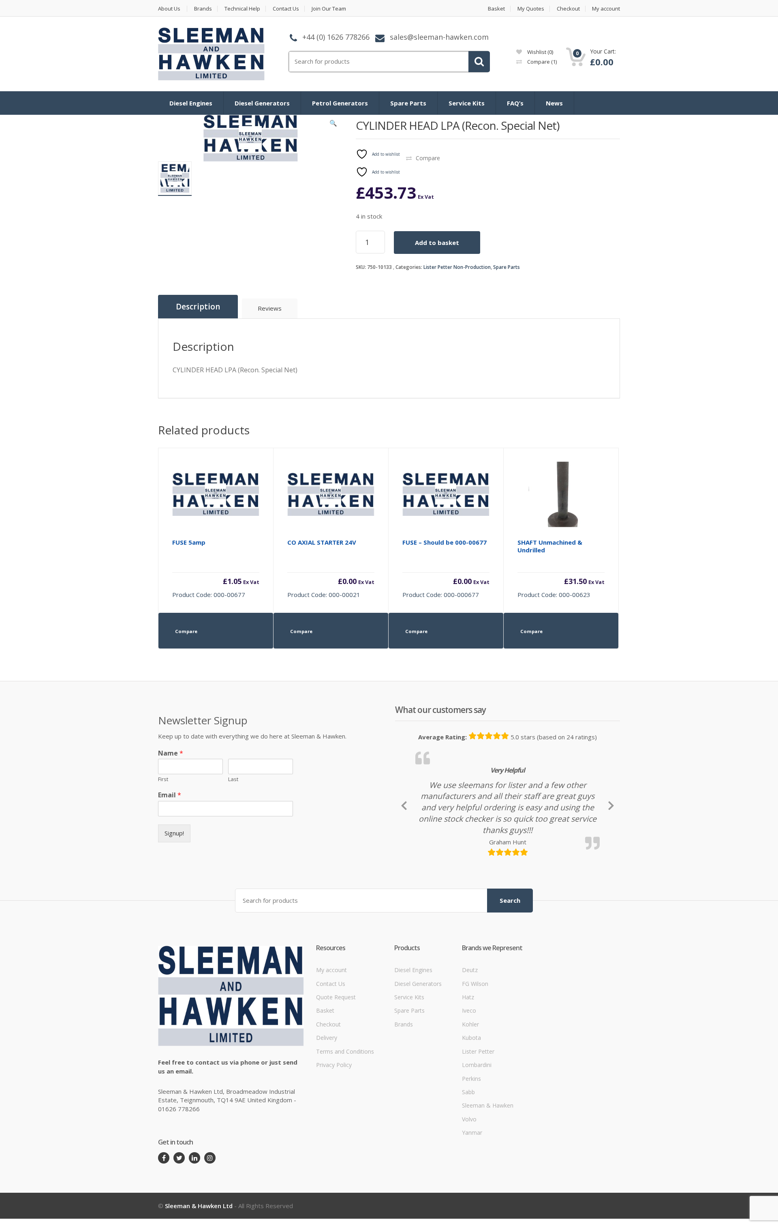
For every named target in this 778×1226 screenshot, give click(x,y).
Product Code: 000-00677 (215, 568)
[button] (333, 125)
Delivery (326, 1093)
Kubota (471, 1093)
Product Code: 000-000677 (445, 568)
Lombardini (477, 1120)
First (163, 779)
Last (233, 779)
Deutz (470, 1025)
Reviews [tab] (270, 308)
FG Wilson (475, 1039)
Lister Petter (478, 1107)
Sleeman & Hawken (487, 1161)
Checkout (568, 9)
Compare (541, 61)
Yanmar (472, 1188)
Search (510, 956)
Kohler (470, 1080)
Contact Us (286, 9)
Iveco (469, 1066)
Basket (496, 9)
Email (169, 795)
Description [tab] (198, 306)
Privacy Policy (334, 1120)
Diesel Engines (190, 103)
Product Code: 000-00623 (561, 568)
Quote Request (336, 1052)
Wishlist (539, 52)
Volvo (469, 1175)
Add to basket (437, 242)
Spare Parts (408, 103)
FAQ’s (515, 103)
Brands (203, 9)
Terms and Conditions (345, 1107)
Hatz (468, 1052)
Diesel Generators (262, 103)
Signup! (174, 833)
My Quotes (530, 9)
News (554, 103)
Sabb (468, 1147)
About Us (169, 9)
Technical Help (242, 9)
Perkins (471, 1134)
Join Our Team (329, 9)
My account (606, 9)
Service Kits (467, 103)
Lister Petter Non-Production (457, 267)
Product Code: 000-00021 (330, 568)
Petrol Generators (340, 103)
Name (170, 753)
